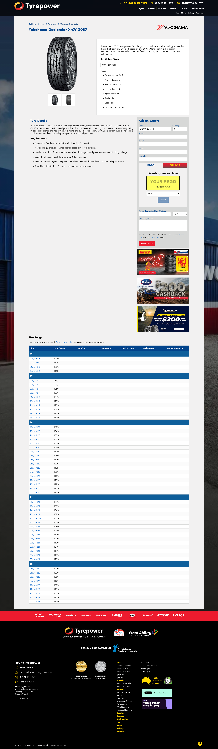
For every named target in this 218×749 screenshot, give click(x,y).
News (183, 13)
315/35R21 (35, 555)
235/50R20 (35, 431)
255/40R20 (35, 439)
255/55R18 (35, 367)
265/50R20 (35, 460)
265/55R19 (35, 409)
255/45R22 (35, 569)
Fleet (178, 13)
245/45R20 (35, 435)
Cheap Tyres (145, 671)
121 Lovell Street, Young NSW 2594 (36, 672)
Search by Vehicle (124, 665)
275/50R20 (35, 480)
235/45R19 (35, 385)
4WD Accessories (123, 692)
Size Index (145, 662)
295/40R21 (35, 551)
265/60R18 (35, 371)
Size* (141, 125)
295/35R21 (35, 547)
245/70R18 (35, 363)
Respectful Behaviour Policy (58, 745)
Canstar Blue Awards (149, 665)
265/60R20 (35, 468)
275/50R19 (35, 413)
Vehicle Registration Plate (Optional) (153, 211)
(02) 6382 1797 (164, 3)
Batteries (120, 695)
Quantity (175, 125)
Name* (141, 133)
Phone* (141, 141)
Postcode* (143, 156)
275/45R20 (35, 476)
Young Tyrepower (135, 3)
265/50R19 (35, 405)
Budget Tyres (145, 668)
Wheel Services (123, 707)
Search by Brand (123, 671)
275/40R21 (35, 530)
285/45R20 (35, 484)
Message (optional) (146, 218)
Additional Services (124, 710)
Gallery (191, 13)
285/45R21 (35, 543)
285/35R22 (35, 593)
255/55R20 (35, 451)
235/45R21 (35, 502)
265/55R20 (35, 464)
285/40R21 (35, 539)
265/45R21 (35, 526)
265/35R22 (35, 573)
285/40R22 (35, 597)
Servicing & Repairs (124, 701)
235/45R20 (35, 427)
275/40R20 (35, 472)
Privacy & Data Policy (29, 745)
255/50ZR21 (35, 518)
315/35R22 (35, 601)
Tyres (141, 8)
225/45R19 (35, 381)
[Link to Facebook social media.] (200, 744)
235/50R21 (35, 506)
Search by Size (122, 668)
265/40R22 (35, 577)
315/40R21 (35, 559)
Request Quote (146, 243)
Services (162, 8)
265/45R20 (35, 455)
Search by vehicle (64, 342)
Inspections (121, 698)
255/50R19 (35, 397)
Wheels (151, 8)
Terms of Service (153, 237)
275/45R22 (35, 589)
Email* (141, 148)
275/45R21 (35, 534)
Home (33, 24)
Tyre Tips (120, 677)
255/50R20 (35, 447)
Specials (173, 8)
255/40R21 (35, 514)
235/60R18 (35, 358)
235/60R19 (35, 393)
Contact (184, 8)
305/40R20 (35, 492)
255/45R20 (35, 443)
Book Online (198, 8)
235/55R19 (35, 389)
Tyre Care (120, 674)
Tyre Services (122, 704)
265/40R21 (35, 522)
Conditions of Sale (42, 745)
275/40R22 (35, 585)
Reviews (199, 13)
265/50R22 (35, 581)
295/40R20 (35, 488)
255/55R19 (35, 401)
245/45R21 (35, 510)
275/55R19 (35, 417)
